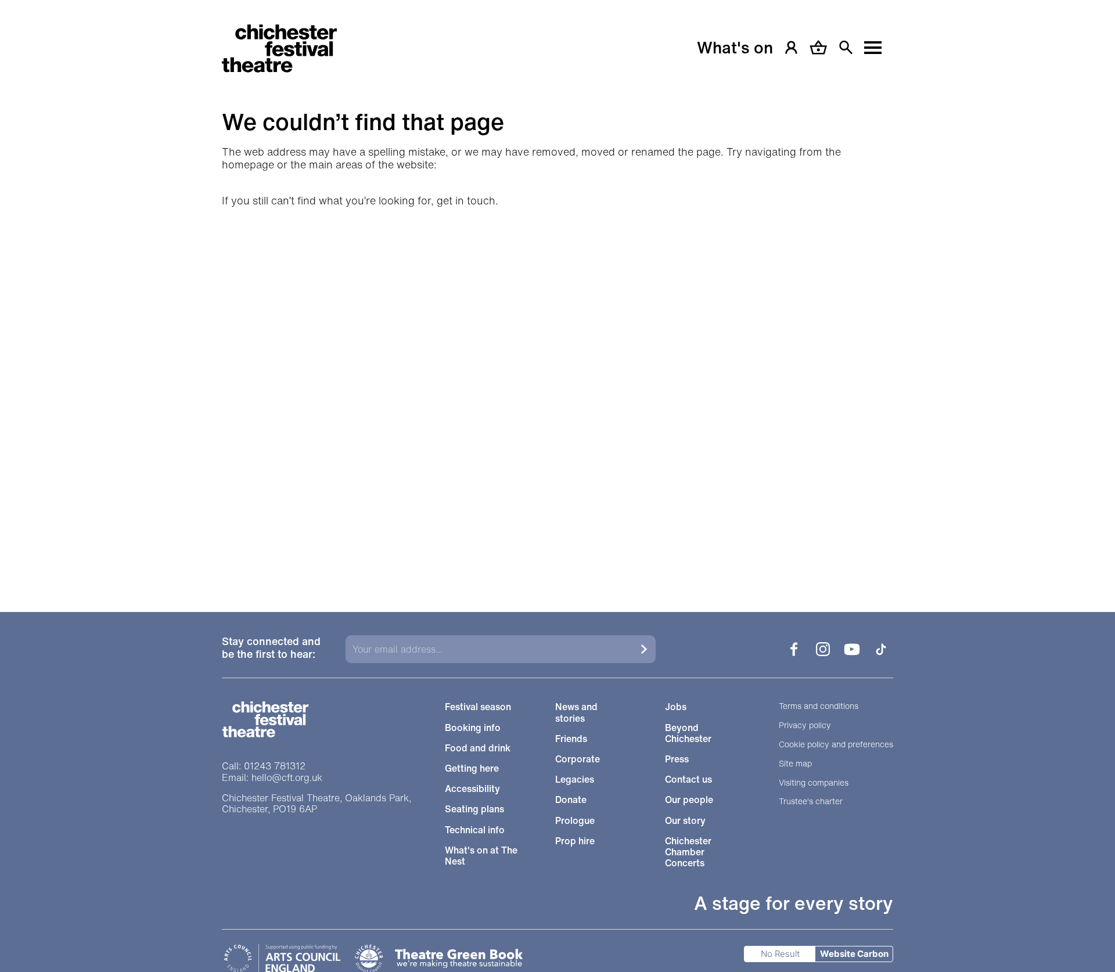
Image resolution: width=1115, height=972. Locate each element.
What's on (735, 47)
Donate (571, 799)
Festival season (478, 706)
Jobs (675, 706)
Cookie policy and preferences (836, 745)
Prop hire (575, 841)
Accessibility (472, 788)
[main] (557, 291)
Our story (685, 820)
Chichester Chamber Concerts (688, 852)
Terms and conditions (818, 706)
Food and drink (477, 748)
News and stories (576, 712)
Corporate (577, 759)
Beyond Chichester (688, 733)
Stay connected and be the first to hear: (271, 648)
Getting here (472, 768)
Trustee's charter (811, 802)
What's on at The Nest (481, 856)
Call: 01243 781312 (263, 766)
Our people (689, 799)
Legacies (574, 779)
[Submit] (644, 649)
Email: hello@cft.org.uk (272, 777)
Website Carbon (854, 953)
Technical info (475, 830)
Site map (795, 764)
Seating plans (474, 809)
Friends (571, 738)
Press (677, 759)
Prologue (575, 820)
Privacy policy (805, 725)
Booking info (473, 727)
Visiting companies (813, 783)
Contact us (688, 779)
